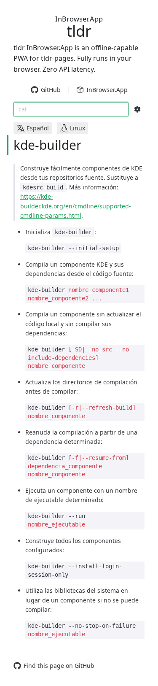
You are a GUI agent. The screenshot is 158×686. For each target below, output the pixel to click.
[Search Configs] (137, 109)
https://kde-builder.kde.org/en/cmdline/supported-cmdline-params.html (75, 205)
